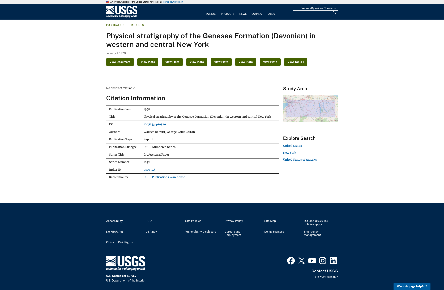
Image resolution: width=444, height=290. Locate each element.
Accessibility (114, 221)
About (272, 13)
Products (227, 13)
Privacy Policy (234, 221)
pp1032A (149, 169)
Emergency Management (312, 233)
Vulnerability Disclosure (200, 231)
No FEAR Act (114, 231)
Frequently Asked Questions (318, 8)
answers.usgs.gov (326, 276)
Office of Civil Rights (119, 242)
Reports (137, 25)
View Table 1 (296, 62)
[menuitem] (211, 12)
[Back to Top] (431, 277)
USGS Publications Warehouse (164, 177)
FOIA (149, 221)
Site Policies (193, 221)
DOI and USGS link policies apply (316, 222)
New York (289, 152)
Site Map (270, 221)
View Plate (148, 62)
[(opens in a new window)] (291, 260)
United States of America (300, 159)
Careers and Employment (233, 233)
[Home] (121, 16)
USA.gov (151, 231)
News (243, 13)
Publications (116, 25)
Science (211, 13)
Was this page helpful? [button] (412, 286)
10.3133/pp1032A (155, 124)
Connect (257, 13)
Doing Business (274, 231)
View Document (120, 62)
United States (292, 145)
